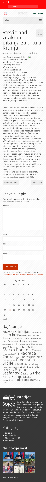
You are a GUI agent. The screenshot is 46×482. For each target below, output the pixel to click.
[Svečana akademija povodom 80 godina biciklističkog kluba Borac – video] (18, 469)
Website (5, 253)
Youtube (5, 383)
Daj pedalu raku (25, 336)
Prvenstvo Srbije (19, 362)
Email (4, 244)
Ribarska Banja (29, 364)
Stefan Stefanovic (15, 372)
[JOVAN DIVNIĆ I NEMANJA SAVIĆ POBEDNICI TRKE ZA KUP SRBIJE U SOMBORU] (8, 469)
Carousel (40, 332)
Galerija (8, 433)
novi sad (17, 357)
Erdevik (35, 338)
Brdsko (34, 332)
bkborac (9, 53)
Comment (6, 206)
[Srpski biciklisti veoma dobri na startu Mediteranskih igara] (8, 455)
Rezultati (19, 364)
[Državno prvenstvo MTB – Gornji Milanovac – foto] (29, 462)
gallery (5, 341)
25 (10, 310)
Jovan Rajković (27, 344)
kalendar (35, 344)
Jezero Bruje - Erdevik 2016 (12, 344)
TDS (30, 374)
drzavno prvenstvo (12, 338)
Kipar (40, 344)
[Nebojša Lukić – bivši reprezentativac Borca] (8, 462)
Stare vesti (27, 53)
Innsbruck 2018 (34, 341)
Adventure (9, 331)
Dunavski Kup (28, 338)
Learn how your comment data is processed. (23, 275)
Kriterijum (12, 347)
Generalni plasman (18, 341)
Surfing (25, 374)
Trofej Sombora (24, 379)
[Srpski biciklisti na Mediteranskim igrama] (18, 455)
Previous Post (10, 182)
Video (37, 380)
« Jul (5, 319)
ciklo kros (11, 335)
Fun (40, 338)
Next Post (37, 182)
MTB (16, 353)
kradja (5, 347)
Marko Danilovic (18, 350)
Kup (20, 347)
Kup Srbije (29, 347)
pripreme (36, 357)
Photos (25, 357)
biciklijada (23, 332)
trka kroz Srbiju (22, 375)
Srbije (13, 370)
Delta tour (35, 336)
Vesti (7, 440)
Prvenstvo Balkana (9, 361)
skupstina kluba (13, 367)
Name (5, 234)
